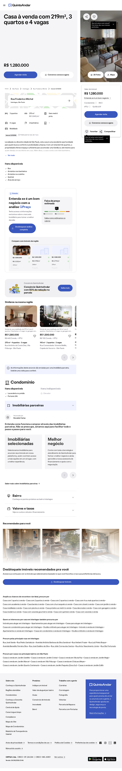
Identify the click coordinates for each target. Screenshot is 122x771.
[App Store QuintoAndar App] (109, 759)
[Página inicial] (19, 5)
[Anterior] (64, 357)
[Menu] (4, 5)
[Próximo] (73, 357)
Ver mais (11, 155)
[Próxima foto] (32, 316)
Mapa (112, 75)
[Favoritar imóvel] (94, 16)
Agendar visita (21, 75)
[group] (21, 328)
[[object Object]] (113, 24)
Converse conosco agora (58, 75)
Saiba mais (65, 288)
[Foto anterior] (9, 316)
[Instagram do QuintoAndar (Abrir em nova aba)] (105, 742)
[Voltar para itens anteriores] (64, 475)
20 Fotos (97, 75)
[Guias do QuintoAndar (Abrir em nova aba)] (110, 742)
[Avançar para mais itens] (73, 475)
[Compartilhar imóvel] (86, 16)
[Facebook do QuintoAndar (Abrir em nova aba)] (100, 742)
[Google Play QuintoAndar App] (95, 759)
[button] (40, 406)
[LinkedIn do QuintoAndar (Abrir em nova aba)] (114, 742)
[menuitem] (6, 88)
